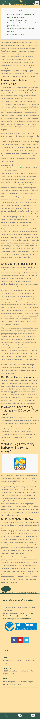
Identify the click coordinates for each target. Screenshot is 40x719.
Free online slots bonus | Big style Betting (20, 14)
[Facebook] (14, 640)
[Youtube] (20, 640)
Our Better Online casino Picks (17, 20)
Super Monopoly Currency (15, 34)
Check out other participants (16, 17)
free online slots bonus (13, 51)
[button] (37, 3)
